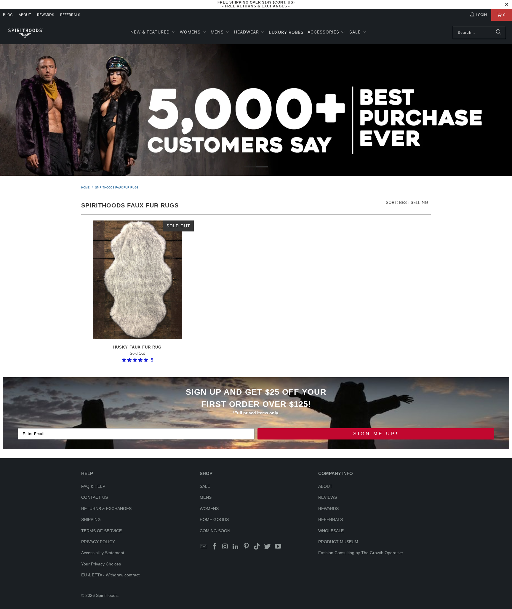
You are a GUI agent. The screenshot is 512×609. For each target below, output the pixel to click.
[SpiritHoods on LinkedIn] (235, 547)
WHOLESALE (331, 530)
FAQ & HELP (93, 486)
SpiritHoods (107, 595)
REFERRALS (70, 14)
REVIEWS (327, 497)
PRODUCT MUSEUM (338, 541)
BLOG (8, 14)
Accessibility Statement (102, 552)
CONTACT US (94, 497)
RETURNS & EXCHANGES (106, 508)
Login (481, 14)
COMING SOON (215, 530)
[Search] (498, 32)
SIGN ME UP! (376, 433)
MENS (206, 497)
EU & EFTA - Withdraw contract (110, 575)
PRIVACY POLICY (98, 541)
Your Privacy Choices (101, 564)
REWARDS (328, 508)
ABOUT (25, 14)
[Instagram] (225, 547)
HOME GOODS (214, 519)
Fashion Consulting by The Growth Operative (360, 552)
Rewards (45, 14)
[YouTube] (278, 547)
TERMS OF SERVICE (101, 530)
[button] (153, 32)
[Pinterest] (246, 547)
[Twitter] (267, 547)
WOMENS (209, 508)
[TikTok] (256, 547)
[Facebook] (214, 547)
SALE (205, 486)
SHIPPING (91, 519)
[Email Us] (204, 547)
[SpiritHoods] (25, 32)
